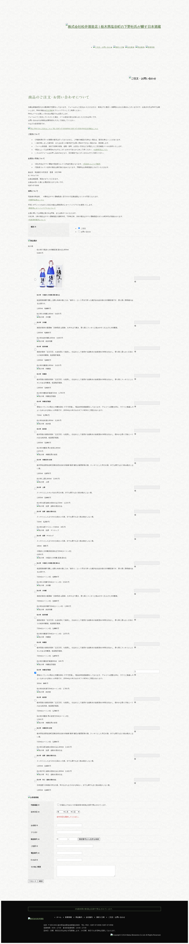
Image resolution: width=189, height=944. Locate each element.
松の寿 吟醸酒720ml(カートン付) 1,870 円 (53, 634)
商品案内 (79, 917)
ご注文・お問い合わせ (116, 917)
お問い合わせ (86, 232)
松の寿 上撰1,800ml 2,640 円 (48, 479)
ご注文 (83, 228)
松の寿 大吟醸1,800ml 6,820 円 (49, 314)
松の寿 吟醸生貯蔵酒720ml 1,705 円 (51, 393)
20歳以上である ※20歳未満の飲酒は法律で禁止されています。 (83, 805)
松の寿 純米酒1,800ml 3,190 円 (49, 420)
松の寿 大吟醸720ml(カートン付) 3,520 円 (53, 582)
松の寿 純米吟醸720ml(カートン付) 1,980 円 (54, 606)
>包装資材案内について (37, 220)
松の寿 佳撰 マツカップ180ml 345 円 (51, 527)
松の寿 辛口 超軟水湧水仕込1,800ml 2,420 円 (54, 771)
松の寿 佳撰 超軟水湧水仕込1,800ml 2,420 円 (54, 747)
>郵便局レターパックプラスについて (42, 208)
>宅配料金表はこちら (36, 200)
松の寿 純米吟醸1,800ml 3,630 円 (50, 338)
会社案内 (89, 917)
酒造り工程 (100, 917)
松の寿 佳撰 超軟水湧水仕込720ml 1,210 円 (53, 503)
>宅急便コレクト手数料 (91, 164)
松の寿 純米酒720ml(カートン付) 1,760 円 (53, 689)
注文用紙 (49, 110)
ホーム (58, 917)
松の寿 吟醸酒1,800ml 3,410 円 (49, 365)
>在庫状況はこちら (100, 150)
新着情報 (68, 917)
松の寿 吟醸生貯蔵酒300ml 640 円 (50, 661)
